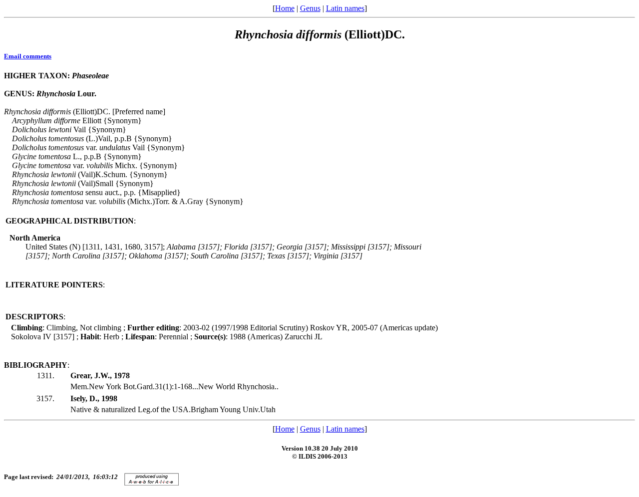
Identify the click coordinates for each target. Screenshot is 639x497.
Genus (310, 8)
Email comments (27, 56)
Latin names (345, 8)
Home (285, 8)
